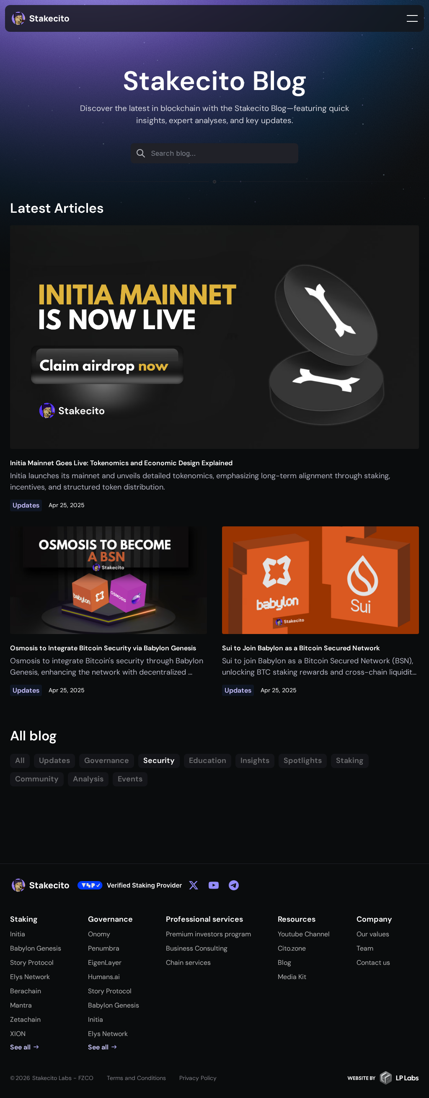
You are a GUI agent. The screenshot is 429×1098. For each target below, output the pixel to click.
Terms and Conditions (136, 1078)
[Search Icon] (214, 153)
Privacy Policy (198, 1078)
